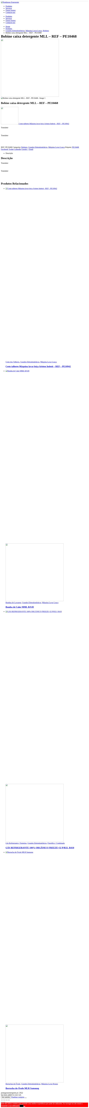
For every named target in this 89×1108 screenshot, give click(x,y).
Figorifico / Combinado (56, 843)
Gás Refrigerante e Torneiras (16, 843)
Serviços (9, 8)
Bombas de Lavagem (13, 603)
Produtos (9, 6)
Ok (21, 1106)
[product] (47, 274)
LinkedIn (17, 149)
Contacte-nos (10, 12)
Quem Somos (11, 10)
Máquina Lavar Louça (56, 147)
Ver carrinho (6, 1097)
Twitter (11, 149)
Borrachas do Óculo (13, 1084)
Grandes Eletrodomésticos (37, 147)
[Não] (24, 1106)
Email (31, 149)
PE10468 (75, 147)
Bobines (24, 147)
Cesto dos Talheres (12, 362)
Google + (24, 149)
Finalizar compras (17, 1097)
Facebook (4, 149)
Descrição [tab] (9, 153)
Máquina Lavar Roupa (49, 1084)
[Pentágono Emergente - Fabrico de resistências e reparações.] (10, 2)
